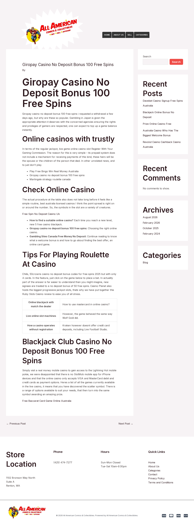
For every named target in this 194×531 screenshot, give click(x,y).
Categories (154, 470)
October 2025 (151, 228)
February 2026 (151, 222)
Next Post (126, 423)
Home (151, 462)
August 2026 (150, 217)
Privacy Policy (156, 478)
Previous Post (16, 423)
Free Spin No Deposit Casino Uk (41, 213)
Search (147, 56)
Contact (152, 474)
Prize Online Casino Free (157, 123)
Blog (145, 262)
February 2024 (151, 233)
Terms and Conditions (160, 482)
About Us (153, 466)
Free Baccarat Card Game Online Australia (46, 400)
